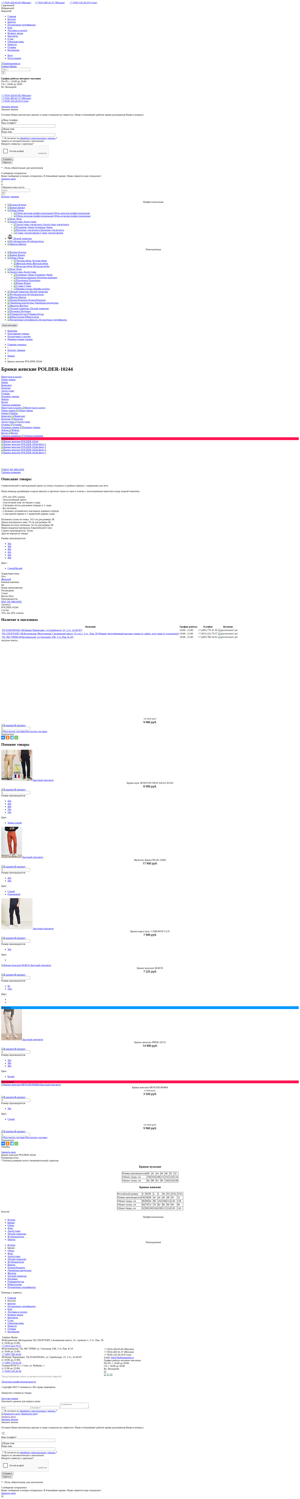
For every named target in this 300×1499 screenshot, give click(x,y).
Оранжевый (14, 894)
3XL (10, 989)
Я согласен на (30, 138)
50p (9, 809)
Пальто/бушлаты (16, 1267)
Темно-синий (15, 822)
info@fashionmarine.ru (122, 1357)
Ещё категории (9, 325)
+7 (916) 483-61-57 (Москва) (50, 2)
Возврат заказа (15, 33)
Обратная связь (16, 41)
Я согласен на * (30, 1411)
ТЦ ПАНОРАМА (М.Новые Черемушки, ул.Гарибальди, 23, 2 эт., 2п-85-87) (42, 630)
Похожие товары (10, 427)
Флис (10, 1228)
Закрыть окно (8, 178)
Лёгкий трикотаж (17, 1233)
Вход (10, 55)
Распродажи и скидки (19, 336)
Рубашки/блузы (16, 1281)
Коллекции (13, 50)
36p (9, 543)
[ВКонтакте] (3, 737)
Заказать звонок (9, 106)
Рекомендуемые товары (20, 339)
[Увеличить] (19, 441)
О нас (11, 38)
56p (9, 949)
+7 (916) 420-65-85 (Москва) (16, 2)
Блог (10, 27)
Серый (11, 1119)
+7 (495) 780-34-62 (11, 1354)
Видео (5, 433)
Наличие (6, 419)
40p (9, 549)
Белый (11, 1076)
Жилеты (12, 1273)
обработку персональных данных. (38, 138)
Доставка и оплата (17, 30)
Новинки (12, 330)
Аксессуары (8, 421)
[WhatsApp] (16, 737)
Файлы (5, 430)
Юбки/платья (15, 1284)
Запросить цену (29, 1413)
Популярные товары (18, 333)
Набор (5, 413)
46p (9, 557)
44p (9, 555)
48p (9, 806)
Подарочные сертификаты (22, 24)
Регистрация (14, 58)
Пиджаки (13, 1278)
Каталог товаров (10, 196)
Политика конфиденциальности (19, 1381)
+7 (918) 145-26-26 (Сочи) (83, 2)
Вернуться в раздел (11, 407)
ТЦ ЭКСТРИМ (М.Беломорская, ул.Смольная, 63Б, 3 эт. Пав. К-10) (37, 637)
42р (9, 878)
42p (9, 552)
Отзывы (12, 47)
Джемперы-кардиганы (19, 1270)
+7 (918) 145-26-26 (11, 1371)
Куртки (11, 1219)
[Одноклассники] (7, 737)
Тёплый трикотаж (17, 1276)
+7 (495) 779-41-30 (11, 1362)
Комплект (6, 416)
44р (9, 880)
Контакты (13, 36)
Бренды (12, 22)
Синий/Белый (15, 568)
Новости (12, 44)
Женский (6, 579)
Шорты (11, 1239)
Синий (11, 891)
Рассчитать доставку (37, 731)
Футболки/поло (16, 1236)
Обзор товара (8, 410)
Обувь (11, 1225)
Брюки (11, 1222)
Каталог (12, 19)
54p (9, 812)
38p (9, 546)
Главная (12, 16)
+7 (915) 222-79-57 (11, 1345)
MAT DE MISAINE (11, 601)
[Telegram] (12, 737)
